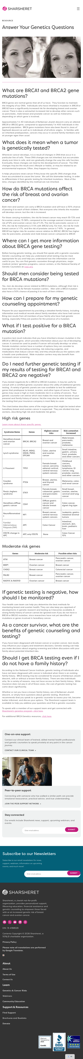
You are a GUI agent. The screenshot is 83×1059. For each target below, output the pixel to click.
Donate (6, 1023)
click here (46, 716)
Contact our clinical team (19, 750)
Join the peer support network (22, 804)
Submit (71, 830)
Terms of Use (9, 974)
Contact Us (8, 979)
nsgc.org (28, 267)
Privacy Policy (9, 942)
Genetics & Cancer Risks (15, 990)
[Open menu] (78, 9)
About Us (7, 969)
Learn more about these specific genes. (21, 424)
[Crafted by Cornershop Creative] (4, 955)
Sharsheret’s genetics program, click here (22, 711)
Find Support (9, 1013)
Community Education (14, 1001)
